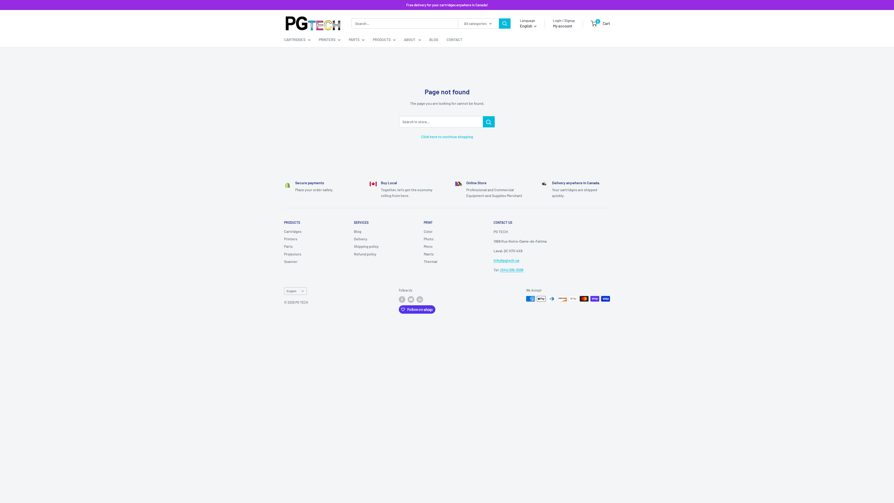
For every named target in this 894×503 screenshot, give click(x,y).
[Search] (505, 23)
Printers (327, 39)
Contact (454, 39)
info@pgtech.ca (506, 260)
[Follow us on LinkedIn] (420, 299)
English (291, 291)
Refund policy (365, 254)
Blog (433, 39)
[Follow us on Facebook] (402, 299)
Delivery (360, 239)
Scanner (291, 261)
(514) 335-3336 (512, 270)
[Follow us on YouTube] (411, 299)
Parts (354, 39)
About (410, 39)
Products (382, 39)
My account (562, 26)
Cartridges (294, 39)
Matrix (429, 254)
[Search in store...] (489, 121)
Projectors (292, 254)
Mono (428, 246)
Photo (428, 239)
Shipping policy (366, 246)
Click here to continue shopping (447, 136)
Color (428, 231)
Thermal (430, 261)
